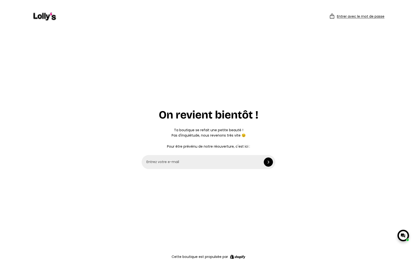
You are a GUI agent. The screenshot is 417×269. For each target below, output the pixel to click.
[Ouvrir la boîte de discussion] (403, 235)
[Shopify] (237, 257)
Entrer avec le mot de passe (360, 16)
